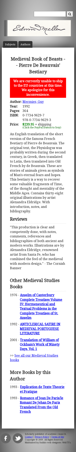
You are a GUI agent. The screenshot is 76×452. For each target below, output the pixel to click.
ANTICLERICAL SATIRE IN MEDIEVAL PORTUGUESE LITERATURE (40, 328)
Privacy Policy (42, 436)
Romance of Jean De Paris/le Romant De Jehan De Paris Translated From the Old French (41, 405)
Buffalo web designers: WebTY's (55, 442)
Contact (29, 436)
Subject (10, 44)
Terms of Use (57, 436)
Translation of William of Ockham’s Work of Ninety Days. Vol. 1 (40, 344)
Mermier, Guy (33, 101)
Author (25, 44)
